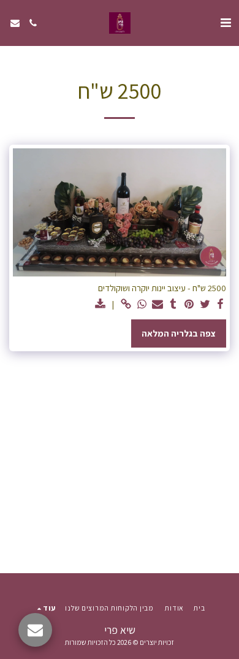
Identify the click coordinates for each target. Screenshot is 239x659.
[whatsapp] (141, 304)
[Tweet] (204, 304)
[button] (225, 22)
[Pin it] (188, 304)
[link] (125, 304)
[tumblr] (172, 304)
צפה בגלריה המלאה (179, 333)
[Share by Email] (157, 304)
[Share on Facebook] (220, 304)
